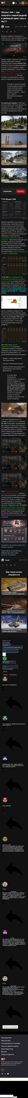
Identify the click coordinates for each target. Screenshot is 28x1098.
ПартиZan (13, 985)
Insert (15, 1097)
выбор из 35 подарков (8, 555)
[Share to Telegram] (6, 31)
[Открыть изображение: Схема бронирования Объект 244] (14, 302)
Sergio (7, 26)
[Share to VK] (2, 31)
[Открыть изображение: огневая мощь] (14, 269)
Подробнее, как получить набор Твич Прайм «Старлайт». (13, 546)
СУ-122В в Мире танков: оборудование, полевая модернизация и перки (14, 593)
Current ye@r (6, 664)
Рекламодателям (6, 1038)
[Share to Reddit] (10, 31)
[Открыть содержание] (22, 3)
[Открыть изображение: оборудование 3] (14, 480)
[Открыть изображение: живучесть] (14, 259)
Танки (7, 9)
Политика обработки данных (10, 1046)
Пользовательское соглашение (10, 1043)
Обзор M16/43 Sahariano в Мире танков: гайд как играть (11, 630)
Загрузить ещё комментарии (10, 1026)
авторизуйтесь (6, 644)
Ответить (4, 1094)
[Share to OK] (14, 31)
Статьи (3, 9)
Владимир (13, 891)
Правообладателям (7, 1049)
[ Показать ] (20, 191)
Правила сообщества (7, 1054)
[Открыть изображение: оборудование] (14, 445)
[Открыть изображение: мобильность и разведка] (14, 334)
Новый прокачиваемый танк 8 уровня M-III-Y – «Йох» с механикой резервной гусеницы (13, 612)
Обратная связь (6, 1040)
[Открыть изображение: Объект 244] (14, 123)
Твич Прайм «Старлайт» (14, 499)
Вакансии (4, 1051)
